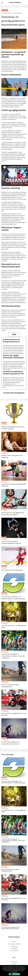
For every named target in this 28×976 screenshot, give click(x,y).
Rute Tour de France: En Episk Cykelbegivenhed (10, 685)
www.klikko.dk (15, 950)
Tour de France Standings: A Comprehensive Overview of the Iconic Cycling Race (13, 656)
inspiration (4, 422)
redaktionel (4, 10)
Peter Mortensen (17, 13)
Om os (14, 964)
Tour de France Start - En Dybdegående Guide (13, 626)
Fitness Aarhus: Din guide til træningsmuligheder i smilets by (11, 542)
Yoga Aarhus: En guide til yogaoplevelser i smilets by (13, 485)
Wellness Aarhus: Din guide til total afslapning (11, 456)
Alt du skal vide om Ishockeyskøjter (12, 570)
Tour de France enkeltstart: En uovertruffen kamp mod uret (10, 743)
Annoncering (14, 961)
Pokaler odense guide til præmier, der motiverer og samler (12, 428)
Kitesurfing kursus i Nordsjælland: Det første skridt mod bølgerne (12, 514)
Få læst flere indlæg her (14, 393)
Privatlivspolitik (16, 974)
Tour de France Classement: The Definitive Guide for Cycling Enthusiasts (13, 598)
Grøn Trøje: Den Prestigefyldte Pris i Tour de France (13, 714)
